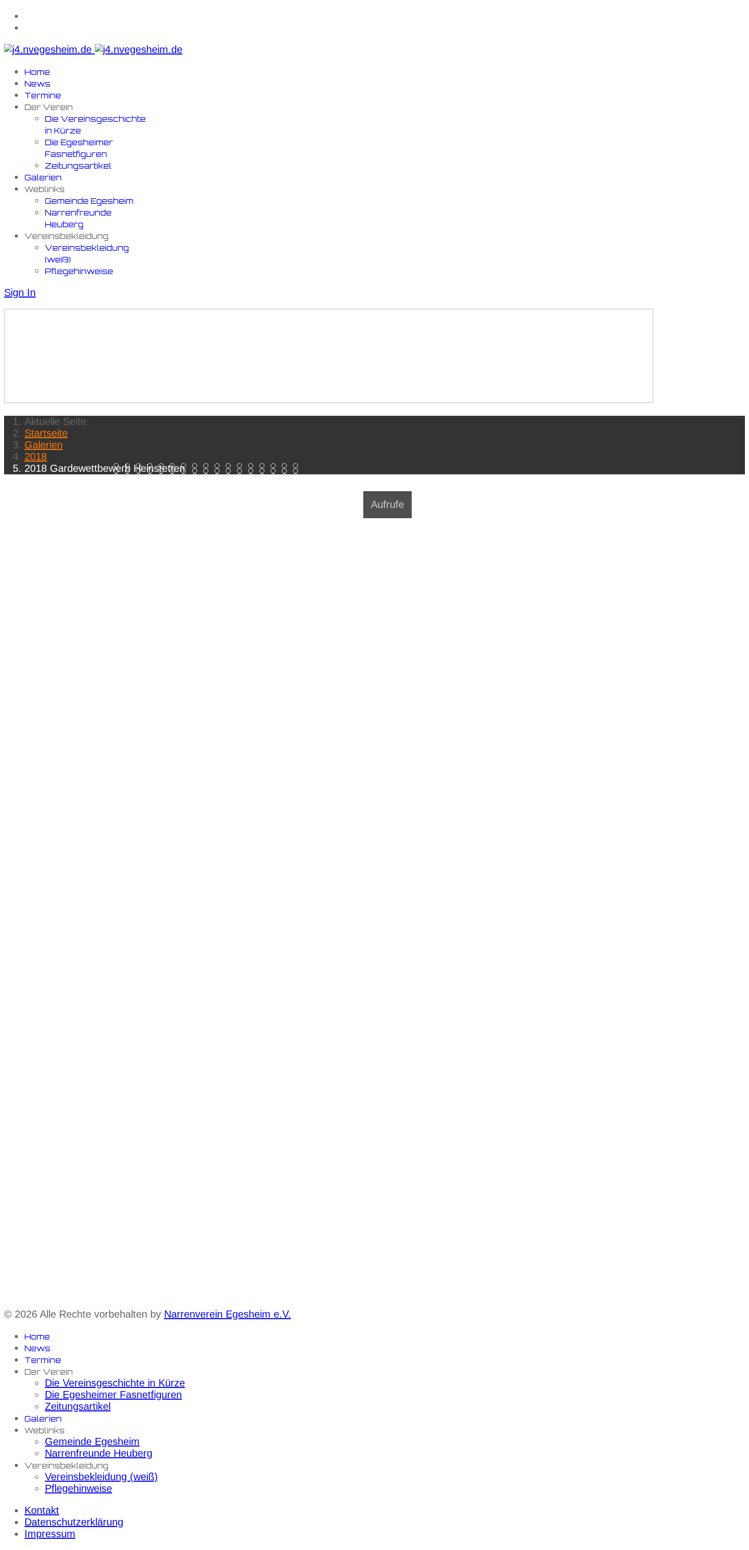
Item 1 (129, 466)
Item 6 (185, 466)
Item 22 (174, 471)
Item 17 (118, 471)
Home (37, 72)
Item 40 (185, 476)
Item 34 (118, 476)
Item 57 (185, 481)
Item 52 (129, 481)
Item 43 (219, 476)
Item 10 (230, 466)
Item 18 (129, 471)
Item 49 (286, 476)
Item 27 (230, 471)
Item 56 (174, 481)
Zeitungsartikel (78, 166)
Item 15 (286, 466)
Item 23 (185, 471)
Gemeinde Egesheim (89, 201)
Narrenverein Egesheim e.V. (227, 1314)
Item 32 (286, 471)
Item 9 (219, 466)
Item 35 (129, 476)
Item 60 (219, 481)
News (37, 84)
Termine (42, 95)
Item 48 (275, 476)
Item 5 (174, 466)
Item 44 (230, 476)
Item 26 (219, 471)
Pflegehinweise (79, 271)
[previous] (9, 491)
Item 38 (163, 476)
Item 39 (174, 476)
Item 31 (275, 471)
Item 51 (118, 481)
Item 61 (230, 481)
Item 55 (163, 481)
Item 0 (118, 466)
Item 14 (275, 466)
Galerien (43, 177)
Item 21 (163, 471)
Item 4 (163, 466)
